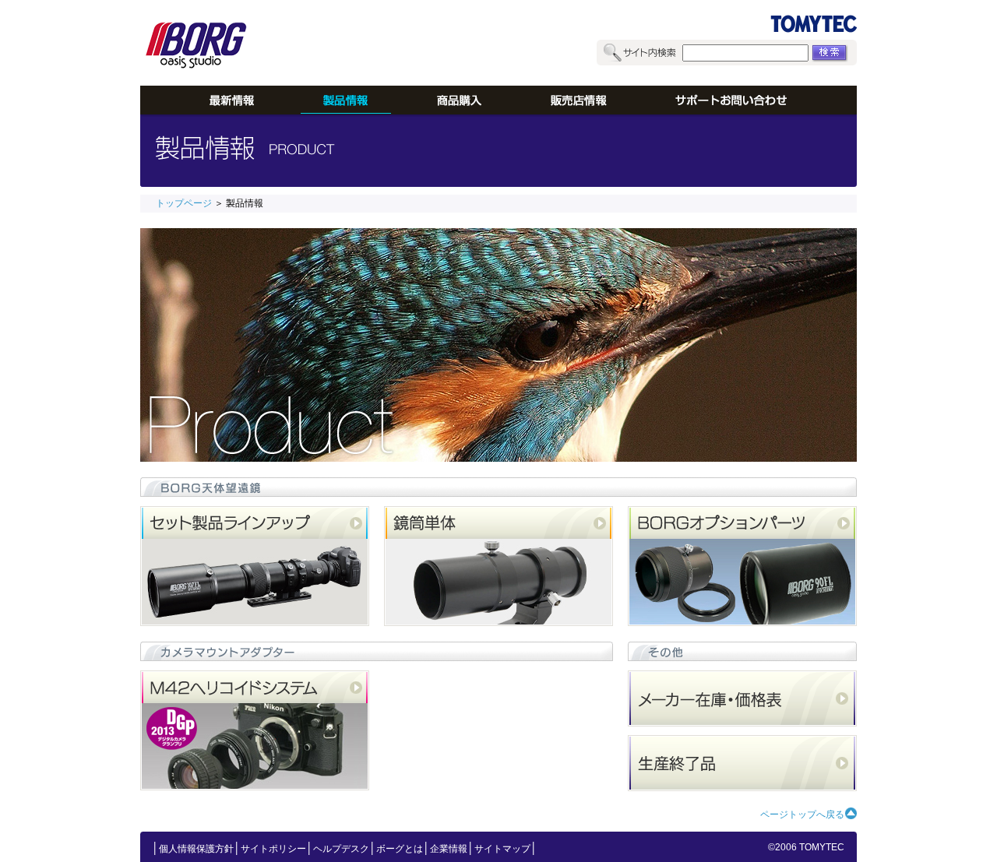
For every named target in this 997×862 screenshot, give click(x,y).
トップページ (184, 203)
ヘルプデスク (341, 848)
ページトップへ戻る (802, 814)
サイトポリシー (273, 848)
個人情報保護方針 (196, 848)
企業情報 (448, 848)
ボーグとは (399, 848)
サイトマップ (502, 848)
